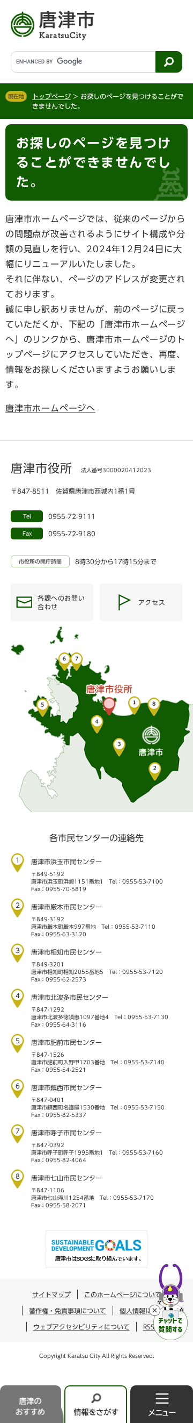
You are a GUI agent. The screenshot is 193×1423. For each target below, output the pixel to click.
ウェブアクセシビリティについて (81, 1327)
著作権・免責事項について (67, 1310)
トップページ (51, 96)
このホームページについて (122, 1294)
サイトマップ (51, 1294)
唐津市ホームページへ (50, 408)
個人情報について (145, 1310)
